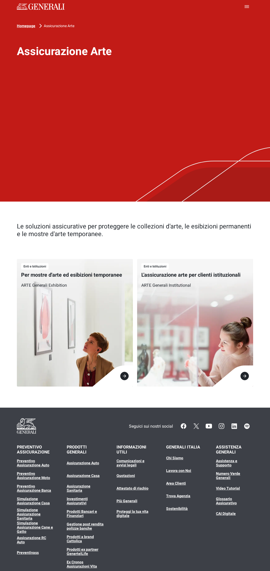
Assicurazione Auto (83, 463)
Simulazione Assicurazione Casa (33, 501)
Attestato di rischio (132, 488)
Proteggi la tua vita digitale (132, 513)
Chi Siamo (174, 458)
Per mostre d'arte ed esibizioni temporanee (71, 275)
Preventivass (28, 552)
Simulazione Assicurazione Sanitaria (29, 514)
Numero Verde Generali (228, 475)
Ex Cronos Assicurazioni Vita (82, 564)
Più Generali (127, 501)
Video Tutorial (228, 488)
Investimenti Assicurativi (77, 501)
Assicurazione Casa (83, 476)
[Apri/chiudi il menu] (246, 6)
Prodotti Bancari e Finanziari (82, 513)
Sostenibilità (177, 508)
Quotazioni (126, 476)
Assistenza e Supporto (226, 463)
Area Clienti (176, 483)
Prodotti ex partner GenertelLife (82, 551)
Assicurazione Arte (59, 26)
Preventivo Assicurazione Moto (33, 475)
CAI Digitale (226, 513)
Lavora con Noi (178, 470)
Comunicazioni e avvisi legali (130, 463)
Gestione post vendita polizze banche (85, 526)
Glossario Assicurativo (226, 501)
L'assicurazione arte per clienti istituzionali (190, 275)
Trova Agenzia (178, 496)
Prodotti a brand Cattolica (80, 539)
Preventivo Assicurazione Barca (34, 488)
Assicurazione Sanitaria (78, 488)
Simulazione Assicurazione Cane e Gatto (35, 527)
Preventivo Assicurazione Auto (33, 463)
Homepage (26, 26)
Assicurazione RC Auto (31, 540)
